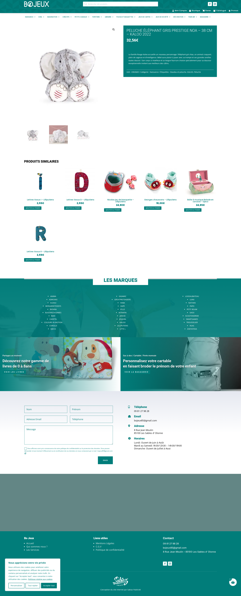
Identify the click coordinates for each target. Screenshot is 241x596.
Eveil (40, 17)
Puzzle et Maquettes (124, 17)
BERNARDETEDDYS (53, 306)
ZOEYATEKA (192, 329)
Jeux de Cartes (144, 17)
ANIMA (53, 296)
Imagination (52, 17)
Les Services (32, 549)
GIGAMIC (122, 296)
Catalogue (221, 10)
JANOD (122, 316)
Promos (234, 10)
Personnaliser (16, 585)
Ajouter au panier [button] (33, 208)
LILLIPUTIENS (122, 325)
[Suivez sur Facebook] (210, 4)
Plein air (192, 17)
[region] (32, 575)
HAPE (122, 306)
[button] (113, 29)
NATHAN (192, 303)
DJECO (53, 329)
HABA (122, 303)
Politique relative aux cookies (40, 579)
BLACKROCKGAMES (53, 312)
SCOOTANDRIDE (192, 316)
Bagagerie (204, 17)
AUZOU (53, 303)
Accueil (30, 543)
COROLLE (53, 325)
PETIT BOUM (192, 309)
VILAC (192, 325)
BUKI (53, 316)
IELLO (122, 309)
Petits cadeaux (81, 17)
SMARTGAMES (192, 319)
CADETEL (53, 319)
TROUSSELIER (192, 322)
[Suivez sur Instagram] (215, 4)
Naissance (29, 17)
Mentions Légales (105, 543)
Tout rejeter (33, 585)
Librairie (108, 17)
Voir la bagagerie (136, 372)
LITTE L (123, 329)
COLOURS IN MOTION (53, 322)
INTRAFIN (123, 312)
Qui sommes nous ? (36, 546)
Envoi (105, 460)
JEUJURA (122, 319)
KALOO (190, 72)
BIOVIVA (53, 309)
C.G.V (98, 546)
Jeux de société (162, 17)
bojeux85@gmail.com (145, 420)
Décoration (178, 17)
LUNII (192, 299)
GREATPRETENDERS (122, 299)
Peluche (197, 72)
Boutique (196, 10)
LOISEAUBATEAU (192, 296)
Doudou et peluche (178, 72)
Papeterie (96, 17)
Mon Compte (181, 10)
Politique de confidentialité (110, 549)
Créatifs (66, 17)
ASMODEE (53, 299)
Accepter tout (49, 585)
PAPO (192, 306)
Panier (208, 10)
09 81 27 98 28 (141, 411)
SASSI (192, 312)
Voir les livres (14, 372)
